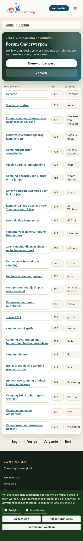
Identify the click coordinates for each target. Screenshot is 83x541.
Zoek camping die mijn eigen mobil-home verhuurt (25, 248)
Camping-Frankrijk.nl (18, 468)
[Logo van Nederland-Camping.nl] (25, 8)
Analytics (13, 510)
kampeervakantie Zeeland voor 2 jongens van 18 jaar (26, 207)
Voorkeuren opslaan (41, 526)
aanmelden (59, 8)
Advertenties (37, 510)
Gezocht (11, 94)
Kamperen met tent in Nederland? (20, 304)
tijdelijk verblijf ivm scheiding (25, 164)
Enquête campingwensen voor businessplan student (26, 120)
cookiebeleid (67, 502)
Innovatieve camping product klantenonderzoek (25, 382)
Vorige (32, 441)
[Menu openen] (75, 8)
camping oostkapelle (19, 328)
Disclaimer (11, 490)
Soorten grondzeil (17, 105)
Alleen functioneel (61, 518)
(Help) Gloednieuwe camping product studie (25, 367)
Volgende (51, 441)
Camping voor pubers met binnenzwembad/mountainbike (27, 341)
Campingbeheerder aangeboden (19, 151)
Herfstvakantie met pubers (24, 276)
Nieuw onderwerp (41, 63)
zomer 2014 (13, 317)
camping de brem (17, 354)
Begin (16, 441)
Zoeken (41, 73)
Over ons (10, 484)
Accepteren (21, 518)
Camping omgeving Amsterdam (19, 412)
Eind (67, 441)
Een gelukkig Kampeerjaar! (24, 220)
